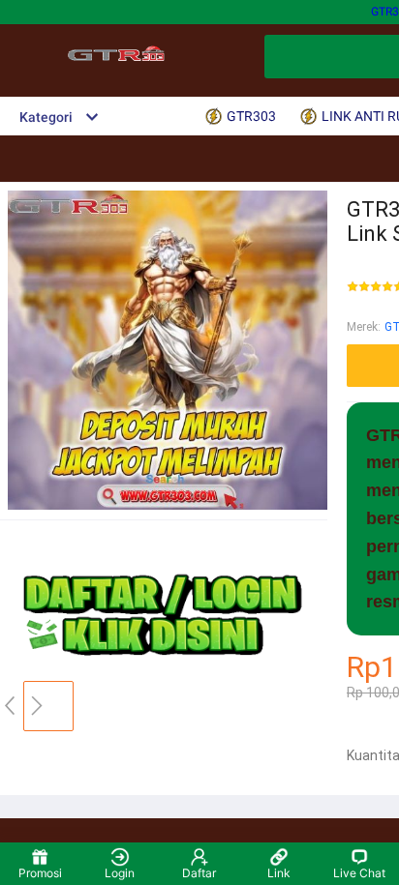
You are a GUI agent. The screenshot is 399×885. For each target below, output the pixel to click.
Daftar (199, 873)
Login (120, 873)
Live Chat (359, 873)
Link (279, 873)
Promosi (40, 873)
